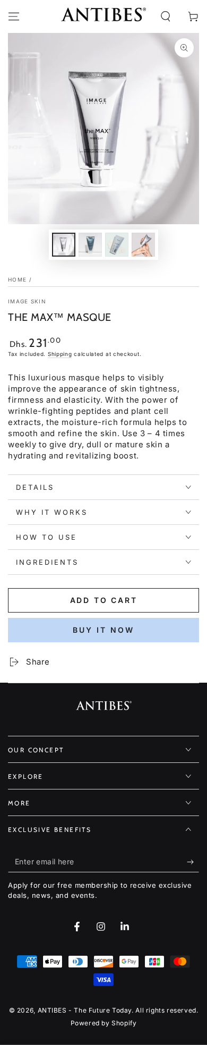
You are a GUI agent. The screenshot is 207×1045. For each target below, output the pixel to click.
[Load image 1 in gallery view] (63, 245)
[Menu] (14, 16)
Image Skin (27, 301)
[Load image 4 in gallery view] (143, 245)
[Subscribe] (193, 861)
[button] (165, 16)
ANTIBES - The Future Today (85, 1010)
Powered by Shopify (104, 1023)
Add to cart (103, 600)
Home (17, 279)
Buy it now (103, 629)
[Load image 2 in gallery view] (90, 245)
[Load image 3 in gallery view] (116, 245)
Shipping (60, 354)
